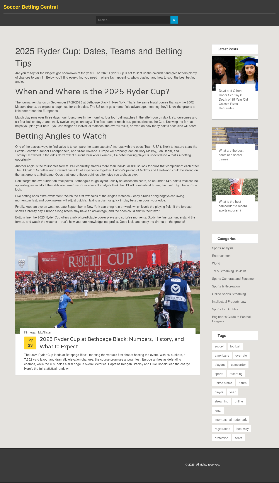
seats (238, 438)
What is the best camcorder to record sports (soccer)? (233, 205)
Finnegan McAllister (37, 332)
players (220, 364)
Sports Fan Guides (225, 309)
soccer (219, 346)
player (219, 392)
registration (222, 428)
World (216, 263)
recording (236, 373)
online (239, 401)
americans (222, 355)
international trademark (231, 419)
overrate (241, 355)
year (233, 392)
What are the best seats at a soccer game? (231, 154)
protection (221, 438)
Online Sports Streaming (229, 294)
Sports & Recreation (226, 286)
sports (219, 373)
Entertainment (221, 255)
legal (218, 410)
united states (223, 383)
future (243, 383)
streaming (221, 401)
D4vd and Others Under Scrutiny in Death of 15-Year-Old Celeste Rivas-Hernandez (233, 99)
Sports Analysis (222, 248)
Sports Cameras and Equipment (234, 278)
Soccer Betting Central (30, 6)
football (235, 346)
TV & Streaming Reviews (229, 271)
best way (242, 428)
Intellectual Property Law (229, 301)
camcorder (238, 364)
